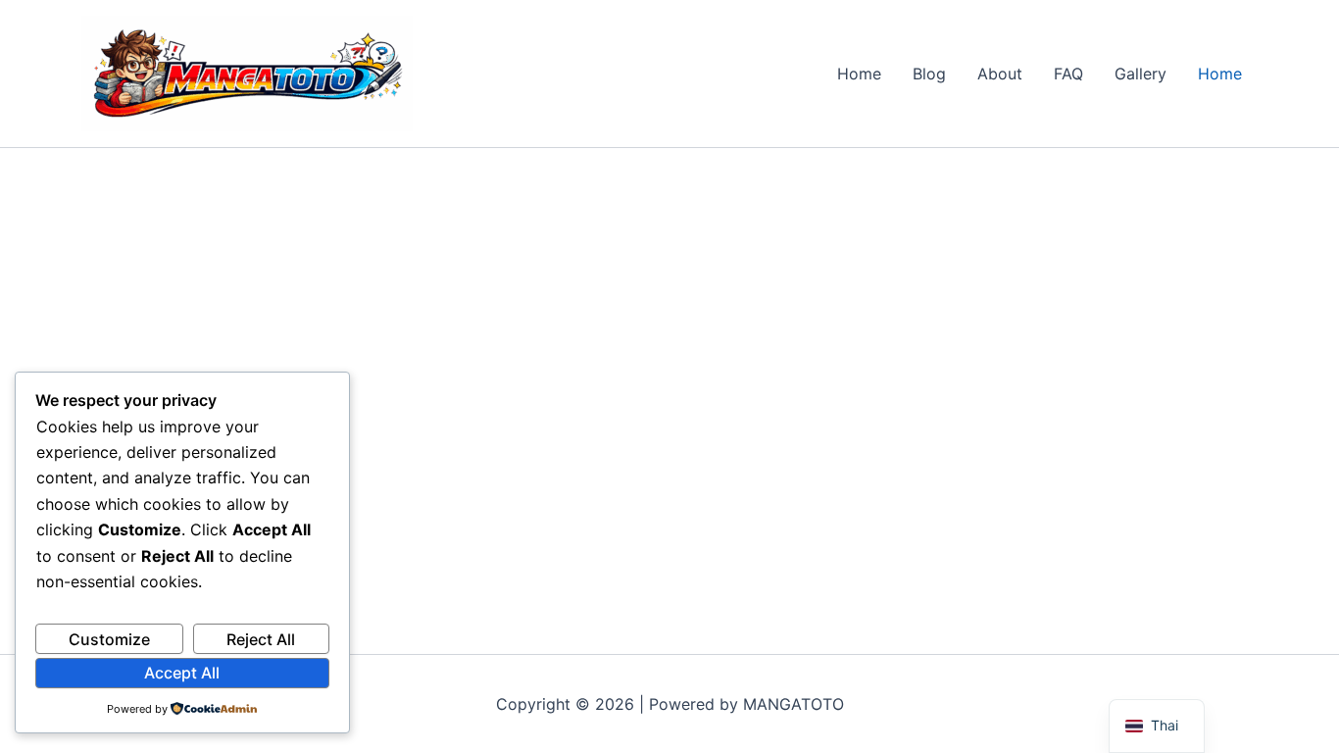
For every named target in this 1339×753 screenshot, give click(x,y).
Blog (929, 73)
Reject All (260, 639)
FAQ (1068, 73)
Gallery (1140, 73)
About (999, 73)
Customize (109, 639)
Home (859, 73)
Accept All (182, 672)
